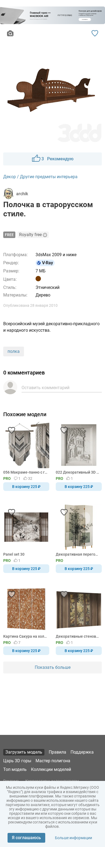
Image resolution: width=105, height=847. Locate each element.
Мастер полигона (53, 760)
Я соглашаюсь (26, 837)
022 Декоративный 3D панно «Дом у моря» (78, 472)
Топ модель (15, 769)
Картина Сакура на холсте (25, 636)
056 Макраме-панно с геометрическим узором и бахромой (25, 472)
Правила (57, 752)
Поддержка (82, 752)
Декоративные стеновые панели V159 (78, 636)
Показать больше (53, 667)
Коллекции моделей (51, 769)
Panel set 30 (13, 554)
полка (14, 351)
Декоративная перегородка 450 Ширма (78, 554)
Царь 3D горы (17, 760)
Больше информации (73, 838)
